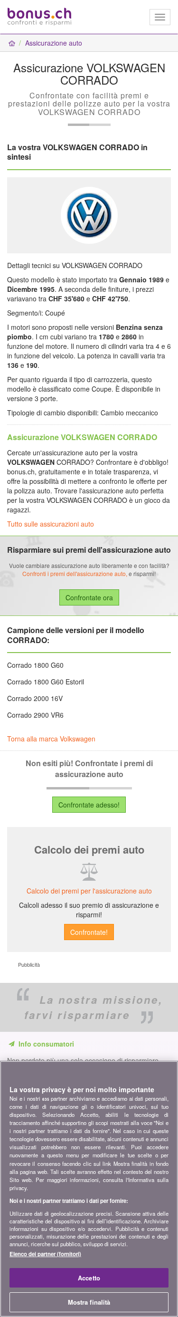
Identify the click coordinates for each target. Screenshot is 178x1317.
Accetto (89, 1277)
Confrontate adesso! (89, 804)
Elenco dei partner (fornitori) (45, 1254)
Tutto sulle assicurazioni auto (50, 524)
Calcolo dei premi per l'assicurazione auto (89, 890)
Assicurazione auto (53, 43)
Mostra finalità (89, 1302)
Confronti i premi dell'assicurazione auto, (74, 573)
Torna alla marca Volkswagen (51, 738)
